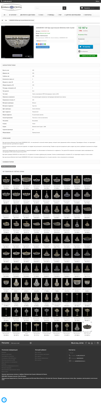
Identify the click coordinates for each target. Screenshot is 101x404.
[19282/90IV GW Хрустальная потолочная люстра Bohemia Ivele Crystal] (57, 224)
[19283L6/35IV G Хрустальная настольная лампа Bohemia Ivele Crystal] (16, 326)
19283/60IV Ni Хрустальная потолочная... (16, 260)
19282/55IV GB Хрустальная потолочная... (36, 231)
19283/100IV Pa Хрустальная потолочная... (87, 245)
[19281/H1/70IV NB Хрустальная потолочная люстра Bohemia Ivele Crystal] (77, 194)
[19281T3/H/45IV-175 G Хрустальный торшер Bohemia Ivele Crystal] (26, 326)
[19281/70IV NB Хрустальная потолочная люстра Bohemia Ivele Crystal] (6, 194)
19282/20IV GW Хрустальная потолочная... (16, 231)
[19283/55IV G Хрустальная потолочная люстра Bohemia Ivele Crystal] (6, 253)
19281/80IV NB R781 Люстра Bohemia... (87, 333)
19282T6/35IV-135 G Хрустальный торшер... (77, 304)
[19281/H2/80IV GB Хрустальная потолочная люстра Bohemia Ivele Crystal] (36, 209)
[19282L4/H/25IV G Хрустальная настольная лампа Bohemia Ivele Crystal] (57, 312)
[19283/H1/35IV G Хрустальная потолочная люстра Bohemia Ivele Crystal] (57, 253)
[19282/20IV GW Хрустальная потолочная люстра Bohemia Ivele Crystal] (16, 224)
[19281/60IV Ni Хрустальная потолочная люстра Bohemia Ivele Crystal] (87, 179)
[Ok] (30, 343)
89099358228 (80, 358)
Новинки (4, 352)
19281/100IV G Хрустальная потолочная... (67, 186)
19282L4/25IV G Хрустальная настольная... (77, 319)
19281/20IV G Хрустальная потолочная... (77, 186)
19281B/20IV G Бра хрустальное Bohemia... (6, 289)
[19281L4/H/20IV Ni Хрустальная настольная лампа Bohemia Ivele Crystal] (57, 326)
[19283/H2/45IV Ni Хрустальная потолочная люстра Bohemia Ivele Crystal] (46, 268)
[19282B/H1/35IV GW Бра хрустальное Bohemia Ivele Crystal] (26, 297)
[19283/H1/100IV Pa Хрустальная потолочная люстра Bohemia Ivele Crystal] (46, 253)
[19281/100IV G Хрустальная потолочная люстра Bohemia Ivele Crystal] (67, 179)
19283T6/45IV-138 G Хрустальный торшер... (46, 333)
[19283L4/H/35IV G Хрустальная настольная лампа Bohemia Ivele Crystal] (6, 326)
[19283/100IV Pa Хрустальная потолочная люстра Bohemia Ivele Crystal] (87, 238)
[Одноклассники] (39, 44)
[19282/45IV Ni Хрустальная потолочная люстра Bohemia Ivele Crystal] (16, 179)
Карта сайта (5, 371)
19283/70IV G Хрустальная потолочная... (36, 186)
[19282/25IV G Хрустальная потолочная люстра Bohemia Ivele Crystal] (26, 224)
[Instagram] (98, 343)
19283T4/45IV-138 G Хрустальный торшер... (87, 304)
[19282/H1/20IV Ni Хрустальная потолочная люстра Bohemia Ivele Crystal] (77, 224)
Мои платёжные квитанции (42, 354)
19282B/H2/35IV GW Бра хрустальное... (36, 304)
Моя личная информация (41, 358)
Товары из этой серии (88, 55)
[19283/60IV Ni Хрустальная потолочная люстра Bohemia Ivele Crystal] (16, 253)
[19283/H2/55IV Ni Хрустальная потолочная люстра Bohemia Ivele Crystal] (67, 268)
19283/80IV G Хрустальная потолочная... (26, 260)
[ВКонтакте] (37, 44)
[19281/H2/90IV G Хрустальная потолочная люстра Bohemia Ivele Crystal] (46, 209)
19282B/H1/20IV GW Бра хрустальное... (16, 304)
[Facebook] (86, 343)
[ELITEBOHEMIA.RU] (17, 7)
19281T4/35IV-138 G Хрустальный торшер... (6, 319)
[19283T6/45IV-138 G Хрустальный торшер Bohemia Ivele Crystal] (46, 326)
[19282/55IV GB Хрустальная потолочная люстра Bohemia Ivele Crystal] (36, 224)
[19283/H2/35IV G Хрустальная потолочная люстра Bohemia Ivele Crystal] (36, 268)
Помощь (4, 364)
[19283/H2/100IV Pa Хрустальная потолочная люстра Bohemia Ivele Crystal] (26, 268)
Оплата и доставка (7, 354)
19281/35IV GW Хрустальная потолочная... (46, 186)
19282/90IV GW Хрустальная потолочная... (57, 231)
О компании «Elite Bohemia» (9, 358)
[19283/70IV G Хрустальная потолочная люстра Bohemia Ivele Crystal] (36, 179)
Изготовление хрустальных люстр (11, 369)
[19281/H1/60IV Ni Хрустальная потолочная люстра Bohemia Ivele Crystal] (67, 194)
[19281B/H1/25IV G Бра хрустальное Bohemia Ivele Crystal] (16, 282)
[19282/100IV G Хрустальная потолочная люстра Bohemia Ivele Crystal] (87, 209)
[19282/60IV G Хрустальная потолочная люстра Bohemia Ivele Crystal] (46, 224)
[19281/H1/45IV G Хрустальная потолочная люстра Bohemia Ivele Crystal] (57, 194)
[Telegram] (43, 44)
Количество (81, 39)
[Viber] (41, 44)
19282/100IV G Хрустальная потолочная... (87, 216)
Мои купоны (38, 360)
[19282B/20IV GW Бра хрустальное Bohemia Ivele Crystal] (87, 282)
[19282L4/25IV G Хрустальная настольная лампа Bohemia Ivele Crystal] (77, 312)
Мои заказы (38, 352)
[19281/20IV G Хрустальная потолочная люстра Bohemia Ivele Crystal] (77, 179)
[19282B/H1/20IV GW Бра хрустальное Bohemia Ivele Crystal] (16, 297)
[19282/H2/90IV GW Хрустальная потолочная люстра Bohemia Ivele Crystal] (67, 238)
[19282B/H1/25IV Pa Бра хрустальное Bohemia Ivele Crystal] (6, 297)
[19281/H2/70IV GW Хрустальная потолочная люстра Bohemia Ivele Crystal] (77, 209)
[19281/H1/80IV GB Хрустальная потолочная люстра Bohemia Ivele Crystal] (87, 194)
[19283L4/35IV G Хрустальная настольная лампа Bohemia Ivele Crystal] (36, 326)
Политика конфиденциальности (10, 365)
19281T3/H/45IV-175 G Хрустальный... (26, 333)
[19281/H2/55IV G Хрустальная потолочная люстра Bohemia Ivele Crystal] (57, 209)
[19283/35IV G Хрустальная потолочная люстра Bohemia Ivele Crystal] (6, 179)
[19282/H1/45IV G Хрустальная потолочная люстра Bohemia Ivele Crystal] (6, 238)
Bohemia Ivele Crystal (45, 33)
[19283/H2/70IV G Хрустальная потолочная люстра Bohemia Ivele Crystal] (87, 268)
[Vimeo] (94, 343)
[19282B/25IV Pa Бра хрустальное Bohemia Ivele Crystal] (77, 282)
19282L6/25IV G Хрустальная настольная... (87, 319)
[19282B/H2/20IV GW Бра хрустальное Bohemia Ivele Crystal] (46, 297)
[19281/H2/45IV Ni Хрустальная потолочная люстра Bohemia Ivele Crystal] (77, 326)
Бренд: (37, 33)
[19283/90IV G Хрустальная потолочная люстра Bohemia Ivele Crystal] (36, 253)
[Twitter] (89, 343)
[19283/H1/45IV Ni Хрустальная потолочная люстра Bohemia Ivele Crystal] (67, 253)
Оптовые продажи (6, 367)
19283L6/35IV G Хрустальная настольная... (16, 333)
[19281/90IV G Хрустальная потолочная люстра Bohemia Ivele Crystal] (26, 194)
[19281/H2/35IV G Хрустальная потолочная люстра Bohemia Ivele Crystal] (6, 209)
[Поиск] (64, 8)
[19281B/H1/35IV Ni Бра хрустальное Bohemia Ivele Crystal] (36, 282)
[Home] (2, 20)
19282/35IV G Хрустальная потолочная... (6, 231)
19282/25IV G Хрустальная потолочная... (26, 231)
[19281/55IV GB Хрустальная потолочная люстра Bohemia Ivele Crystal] (26, 179)
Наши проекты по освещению (9, 362)
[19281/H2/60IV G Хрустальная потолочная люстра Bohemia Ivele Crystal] (67, 209)
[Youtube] (92, 343)
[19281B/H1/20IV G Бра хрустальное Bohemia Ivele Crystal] (26, 282)
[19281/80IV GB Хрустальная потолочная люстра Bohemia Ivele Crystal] (16, 194)
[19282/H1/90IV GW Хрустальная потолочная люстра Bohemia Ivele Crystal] (26, 238)
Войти (97, 1)
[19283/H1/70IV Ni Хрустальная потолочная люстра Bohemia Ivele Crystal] (87, 253)
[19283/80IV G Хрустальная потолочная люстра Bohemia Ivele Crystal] (26, 253)
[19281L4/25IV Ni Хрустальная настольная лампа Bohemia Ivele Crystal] (36, 312)
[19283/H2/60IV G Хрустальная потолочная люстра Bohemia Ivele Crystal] (77, 268)
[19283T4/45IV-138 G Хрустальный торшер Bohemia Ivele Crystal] (87, 297)
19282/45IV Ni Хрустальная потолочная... (16, 186)
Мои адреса (38, 356)
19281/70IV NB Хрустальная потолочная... (6, 201)
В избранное (84, 51)
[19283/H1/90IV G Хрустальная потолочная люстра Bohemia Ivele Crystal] (16, 268)
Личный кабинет (40, 350)
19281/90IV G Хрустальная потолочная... (26, 201)
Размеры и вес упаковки (43, 47)
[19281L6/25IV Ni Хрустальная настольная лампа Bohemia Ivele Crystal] (46, 312)
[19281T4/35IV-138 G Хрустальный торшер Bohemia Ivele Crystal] (6, 312)
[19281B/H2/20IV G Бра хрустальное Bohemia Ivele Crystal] (57, 282)
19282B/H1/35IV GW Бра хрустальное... (26, 304)
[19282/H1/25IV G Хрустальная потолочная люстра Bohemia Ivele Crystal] (87, 224)
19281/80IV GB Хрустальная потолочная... (16, 201)
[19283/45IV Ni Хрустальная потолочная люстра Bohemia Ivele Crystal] (57, 179)
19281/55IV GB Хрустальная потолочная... (26, 186)
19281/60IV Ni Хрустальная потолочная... (87, 186)
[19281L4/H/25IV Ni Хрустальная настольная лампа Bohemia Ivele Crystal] (16, 312)
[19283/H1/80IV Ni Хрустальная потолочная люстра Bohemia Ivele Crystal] (6, 268)
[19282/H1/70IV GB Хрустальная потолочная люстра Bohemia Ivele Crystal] (16, 238)
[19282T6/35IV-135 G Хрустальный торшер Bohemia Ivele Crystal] (77, 297)
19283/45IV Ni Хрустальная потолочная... (57, 186)
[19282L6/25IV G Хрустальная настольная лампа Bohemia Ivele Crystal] (87, 312)
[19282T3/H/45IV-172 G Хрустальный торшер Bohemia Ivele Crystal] (67, 297)
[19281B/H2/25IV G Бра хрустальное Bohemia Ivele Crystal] (67, 282)
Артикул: (38, 31)
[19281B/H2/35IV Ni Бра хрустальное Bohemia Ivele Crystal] (46, 282)
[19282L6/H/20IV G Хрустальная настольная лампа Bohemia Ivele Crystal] (67, 312)
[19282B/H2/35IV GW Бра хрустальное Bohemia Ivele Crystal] (36, 297)
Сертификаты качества (8, 356)
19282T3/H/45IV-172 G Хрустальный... (67, 304)
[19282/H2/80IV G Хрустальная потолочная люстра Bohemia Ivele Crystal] (57, 238)
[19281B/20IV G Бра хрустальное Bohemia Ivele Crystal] (6, 282)
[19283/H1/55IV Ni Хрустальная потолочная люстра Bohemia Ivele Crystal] (77, 253)
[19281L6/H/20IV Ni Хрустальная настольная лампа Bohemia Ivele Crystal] (26, 312)
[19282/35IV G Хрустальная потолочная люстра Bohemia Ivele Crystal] (6, 224)
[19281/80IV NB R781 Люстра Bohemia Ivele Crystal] (87, 326)
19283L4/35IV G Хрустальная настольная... (36, 333)
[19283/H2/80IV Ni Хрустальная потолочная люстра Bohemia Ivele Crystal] (57, 268)
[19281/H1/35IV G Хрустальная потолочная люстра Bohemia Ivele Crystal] (36, 194)
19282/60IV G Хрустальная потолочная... (46, 231)
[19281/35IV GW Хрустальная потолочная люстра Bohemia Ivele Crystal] (46, 179)
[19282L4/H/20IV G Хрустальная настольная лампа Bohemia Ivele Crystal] (67, 326)
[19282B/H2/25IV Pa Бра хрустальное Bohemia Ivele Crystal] (57, 297)
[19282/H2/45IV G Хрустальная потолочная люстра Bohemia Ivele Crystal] (46, 238)
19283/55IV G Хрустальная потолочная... (6, 260)
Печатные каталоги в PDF (8, 360)
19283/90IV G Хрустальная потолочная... (36, 260)
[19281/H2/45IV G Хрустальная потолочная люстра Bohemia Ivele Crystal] (26, 209)
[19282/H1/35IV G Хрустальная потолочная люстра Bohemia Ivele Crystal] (67, 224)
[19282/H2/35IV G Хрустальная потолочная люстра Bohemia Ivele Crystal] (36, 238)
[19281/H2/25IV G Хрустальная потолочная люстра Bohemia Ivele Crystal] (16, 209)
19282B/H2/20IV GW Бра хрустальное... (47, 304)
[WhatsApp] (45, 44)
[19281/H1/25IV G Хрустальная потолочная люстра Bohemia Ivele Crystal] (46, 194)
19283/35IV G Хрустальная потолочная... (6, 186)
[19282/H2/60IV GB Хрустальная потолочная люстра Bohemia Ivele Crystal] (77, 238)
